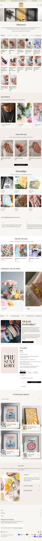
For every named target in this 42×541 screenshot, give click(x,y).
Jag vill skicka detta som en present (27, 378)
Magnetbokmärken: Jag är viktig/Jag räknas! (20, 69)
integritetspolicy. (20, 527)
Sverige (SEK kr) (5, 531)
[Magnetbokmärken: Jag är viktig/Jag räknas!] (21, 61)
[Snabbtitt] (7, 40)
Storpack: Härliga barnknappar (6, 258)
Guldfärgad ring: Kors (19, 158)
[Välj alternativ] (18, 425)
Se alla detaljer (23, 386)
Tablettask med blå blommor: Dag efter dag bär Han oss (37, 52)
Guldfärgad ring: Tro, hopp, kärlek (35, 158)
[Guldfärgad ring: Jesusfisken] (4, 43)
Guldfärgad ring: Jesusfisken (6, 158)
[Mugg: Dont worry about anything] (29, 43)
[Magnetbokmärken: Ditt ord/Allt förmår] (4, 80)
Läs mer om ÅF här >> (27, 342)
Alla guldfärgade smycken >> (21, 164)
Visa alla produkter (38, 35)
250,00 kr (29, 372)
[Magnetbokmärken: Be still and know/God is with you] (13, 61)
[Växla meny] (1, 5)
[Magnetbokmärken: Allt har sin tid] (37, 61)
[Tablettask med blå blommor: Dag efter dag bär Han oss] (37, 43)
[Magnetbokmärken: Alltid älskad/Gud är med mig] (13, 80)
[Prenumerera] (24, 525)
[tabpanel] (21, 64)
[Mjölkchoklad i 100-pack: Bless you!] (21, 250)
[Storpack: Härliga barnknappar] (7, 250)
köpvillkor (15, 527)
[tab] (3, 35)
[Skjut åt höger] (40, 98)
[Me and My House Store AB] (10, 487)
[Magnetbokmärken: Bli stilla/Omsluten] (29, 61)
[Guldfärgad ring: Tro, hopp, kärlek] (21, 43)
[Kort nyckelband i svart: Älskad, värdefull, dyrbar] (4, 61)
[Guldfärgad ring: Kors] (13, 43)
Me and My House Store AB (8, 534)
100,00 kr (22, 372)
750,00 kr (22, 374)
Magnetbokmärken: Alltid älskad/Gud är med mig (12, 88)
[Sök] (38, 5)
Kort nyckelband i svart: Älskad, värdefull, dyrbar (4, 69)
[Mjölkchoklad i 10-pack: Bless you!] (35, 250)
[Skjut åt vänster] (38, 98)
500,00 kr (35, 372)
